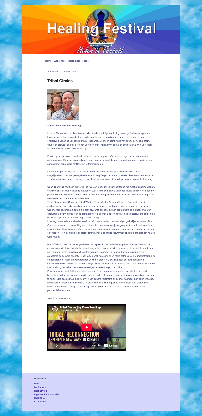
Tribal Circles (60, 80)
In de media (40, 401)
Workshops (60, 60)
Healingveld (74, 60)
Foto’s (85, 60)
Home (48, 60)
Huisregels (40, 397)
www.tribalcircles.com (58, 298)
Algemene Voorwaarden (46, 394)
